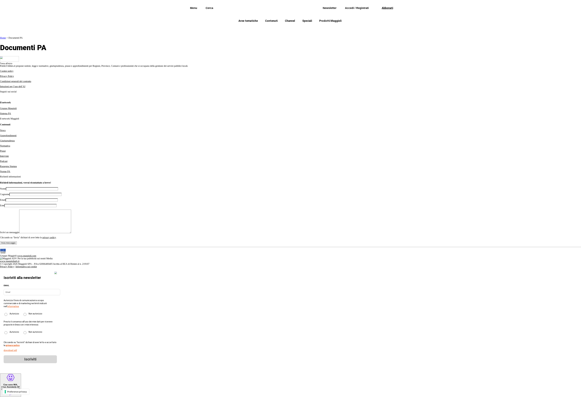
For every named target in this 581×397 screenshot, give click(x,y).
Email (3, 200)
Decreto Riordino (246, 28)
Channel (290, 20)
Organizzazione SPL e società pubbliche (284, 28)
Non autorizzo (35, 313)
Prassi (3, 151)
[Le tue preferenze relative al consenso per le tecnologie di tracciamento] (15, 392)
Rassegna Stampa (8, 166)
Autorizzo (14, 313)
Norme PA (5, 171)
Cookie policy (6, 71)
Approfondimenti (8, 135)
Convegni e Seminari (364, 28)
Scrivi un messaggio (9, 232)
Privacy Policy (7, 76)
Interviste (4, 156)
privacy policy (49, 237)
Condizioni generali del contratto (15, 81)
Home (3, 38)
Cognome (4, 194)
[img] (55, 273)
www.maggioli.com (26, 255)
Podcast (3, 161)
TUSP (226, 28)
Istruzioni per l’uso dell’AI (12, 86)
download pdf (10, 350)
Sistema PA (5, 113)
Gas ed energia (321, 28)
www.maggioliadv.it (9, 261)
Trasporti (341, 28)
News (3, 130)
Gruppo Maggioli (8, 108)
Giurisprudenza (7, 140)
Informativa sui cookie (26, 266)
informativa (13, 306)
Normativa (5, 146)
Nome (3, 188)
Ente (2, 205)
